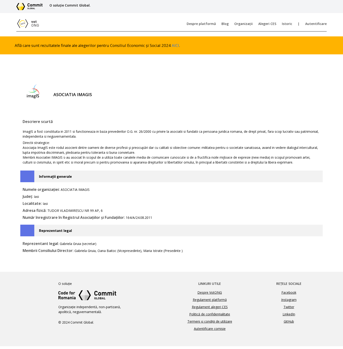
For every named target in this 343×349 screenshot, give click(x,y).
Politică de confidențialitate (209, 314)
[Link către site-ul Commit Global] (31, 6)
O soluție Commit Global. (70, 5)
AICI (175, 45)
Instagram (289, 299)
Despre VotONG (209, 292)
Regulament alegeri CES (210, 307)
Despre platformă (201, 23)
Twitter (289, 307)
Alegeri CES (267, 23)
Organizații (243, 23)
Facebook (288, 292)
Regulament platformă (210, 299)
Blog (225, 23)
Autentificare (316, 23)
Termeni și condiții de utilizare (209, 321)
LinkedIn (289, 314)
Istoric (287, 23)
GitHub (289, 321)
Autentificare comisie (210, 328)
